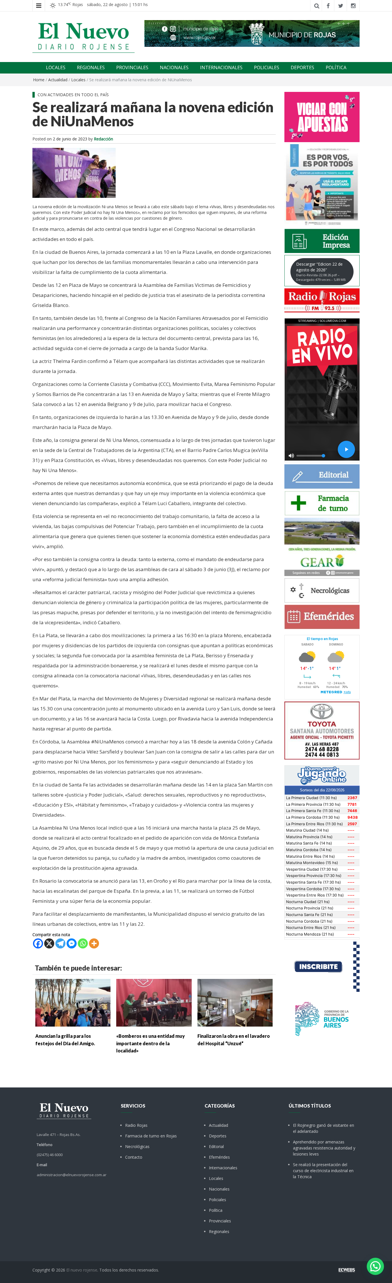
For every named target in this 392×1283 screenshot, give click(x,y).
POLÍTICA (336, 67)
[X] (49, 943)
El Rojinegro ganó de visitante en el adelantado (323, 1128)
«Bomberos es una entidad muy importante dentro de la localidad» (150, 1043)
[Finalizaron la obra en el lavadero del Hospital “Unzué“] (235, 1002)
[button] (375, 1266)
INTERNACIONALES (221, 67)
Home (38, 79)
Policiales (217, 1199)
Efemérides (219, 1157)
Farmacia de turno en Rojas (151, 1136)
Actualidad (57, 79)
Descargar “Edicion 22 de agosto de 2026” (321, 271)
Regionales (219, 1231)
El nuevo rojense (81, 1270)
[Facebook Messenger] (72, 943)
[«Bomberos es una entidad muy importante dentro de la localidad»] (153, 1002)
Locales (78, 79)
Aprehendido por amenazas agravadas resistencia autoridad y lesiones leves (324, 1148)
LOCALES (55, 67)
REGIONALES (91, 67)
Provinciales (220, 1221)
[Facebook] (38, 943)
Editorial (216, 1146)
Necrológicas (137, 1146)
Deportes (217, 1136)
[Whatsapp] (83, 943)
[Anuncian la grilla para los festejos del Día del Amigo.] (72, 1002)
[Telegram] (60, 943)
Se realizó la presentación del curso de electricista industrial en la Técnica (323, 1170)
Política (215, 1210)
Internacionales (223, 1167)
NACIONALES (174, 67)
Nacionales (219, 1189)
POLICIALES (266, 67)
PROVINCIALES (132, 67)
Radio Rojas (136, 1125)
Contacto (133, 1157)
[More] (94, 943)
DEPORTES (302, 67)
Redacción (103, 139)
